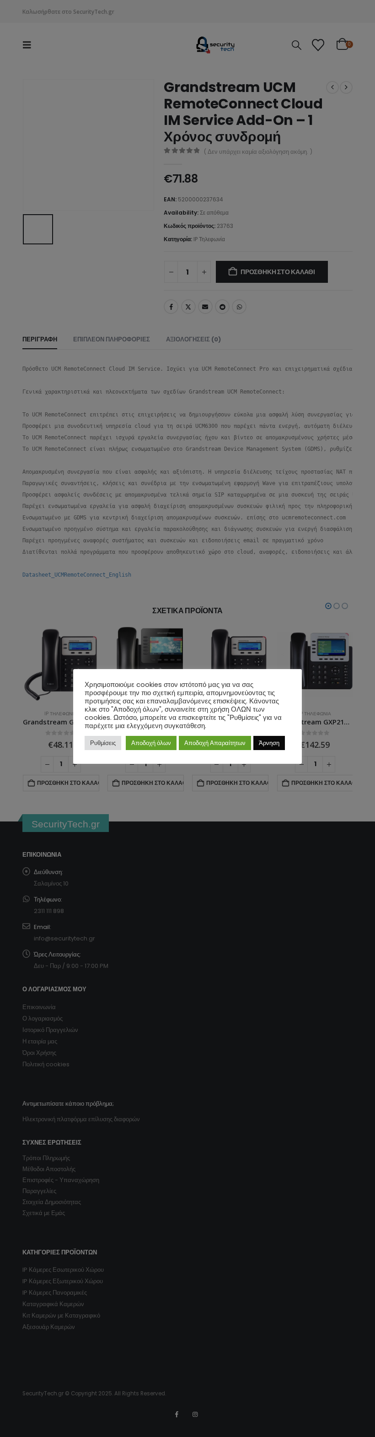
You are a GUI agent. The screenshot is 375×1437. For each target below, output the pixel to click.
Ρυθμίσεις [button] (103, 743)
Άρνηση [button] (269, 743)
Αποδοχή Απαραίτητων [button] (215, 743)
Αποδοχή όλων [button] (151, 743)
